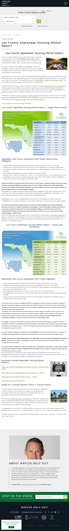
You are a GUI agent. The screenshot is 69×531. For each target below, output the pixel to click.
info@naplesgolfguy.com (32, 512)
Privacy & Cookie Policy (11, 524)
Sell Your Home (42, 26)
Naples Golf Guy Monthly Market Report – (19, 377)
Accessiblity (41, 525)
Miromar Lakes (57, 80)
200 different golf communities (19, 399)
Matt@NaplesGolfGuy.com (29, 484)
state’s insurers (7, 92)
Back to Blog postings (13, 35)
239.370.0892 (14, 512)
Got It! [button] (11, 527)
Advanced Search (27, 26)
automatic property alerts (12, 351)
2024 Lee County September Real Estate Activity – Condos (23, 373)
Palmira (46, 80)
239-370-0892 (46, 484)
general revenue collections (55, 86)
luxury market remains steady (27, 95)
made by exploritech (54, 525)
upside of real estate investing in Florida (30, 99)
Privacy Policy (30, 525)
